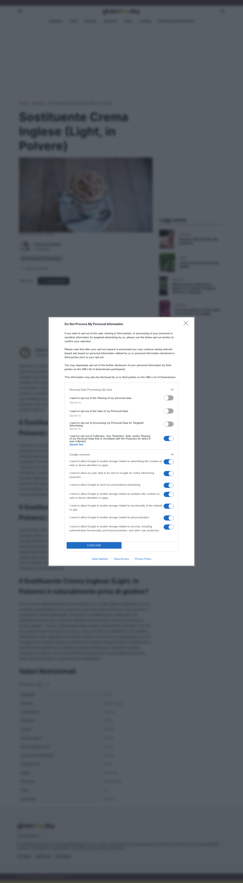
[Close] (187, 324)
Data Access (121, 558)
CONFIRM (94, 545)
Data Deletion (100, 558)
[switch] (169, 397)
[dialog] (121, 441)
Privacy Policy (143, 558)
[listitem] (121, 390)
